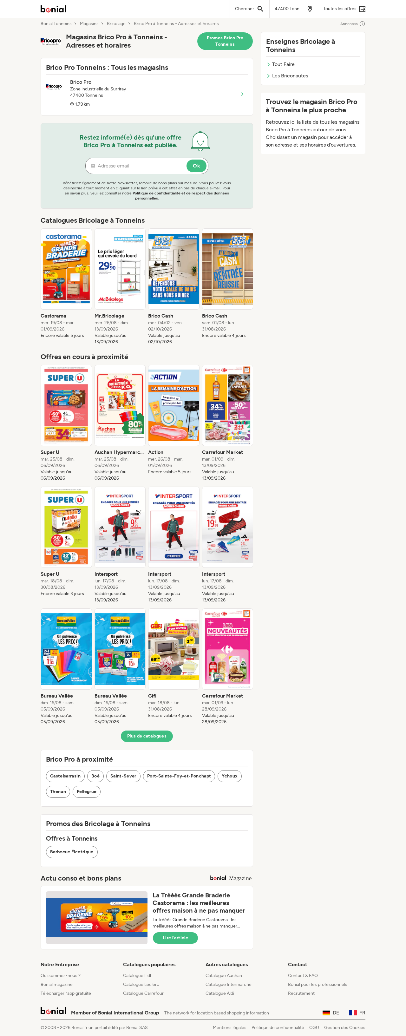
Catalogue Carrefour (143, 993)
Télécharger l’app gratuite (66, 993)
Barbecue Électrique (72, 852)
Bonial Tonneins (56, 24)
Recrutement (301, 993)
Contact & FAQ (303, 975)
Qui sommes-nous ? (61, 975)
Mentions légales (229, 1027)
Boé (95, 776)
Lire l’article (175, 938)
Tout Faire (283, 64)
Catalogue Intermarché (229, 984)
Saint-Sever (123, 776)
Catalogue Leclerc (141, 984)
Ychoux (230, 776)
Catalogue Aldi (220, 993)
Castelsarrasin (65, 776)
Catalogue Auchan (224, 975)
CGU (314, 1027)
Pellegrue (86, 791)
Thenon (58, 791)
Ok (196, 166)
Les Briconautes (290, 76)
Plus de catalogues (147, 736)
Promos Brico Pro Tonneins (225, 41)
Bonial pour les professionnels (317, 984)
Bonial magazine (57, 984)
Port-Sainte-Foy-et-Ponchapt (179, 776)
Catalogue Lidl (137, 975)
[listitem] (66, 286)
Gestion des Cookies (344, 1027)
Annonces (349, 24)
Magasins (89, 24)
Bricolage (116, 24)
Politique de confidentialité (278, 1027)
